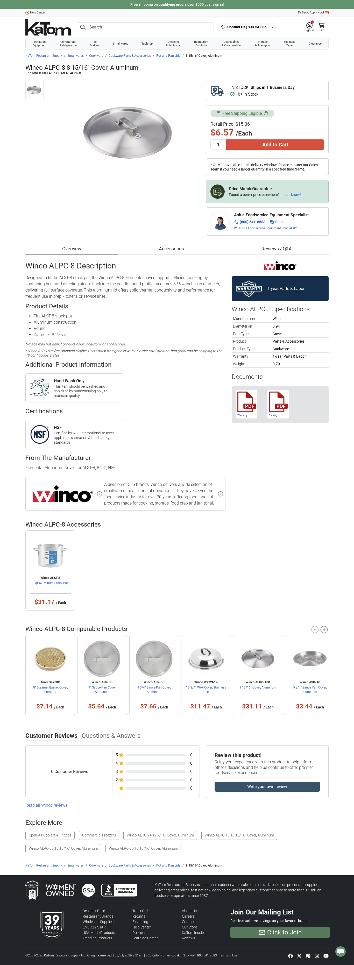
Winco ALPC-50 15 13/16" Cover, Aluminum (63, 848)
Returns (138, 916)
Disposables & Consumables (232, 43)
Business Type (289, 43)
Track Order (141, 911)
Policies (138, 933)
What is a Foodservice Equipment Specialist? (265, 228)
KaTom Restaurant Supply (43, 56)
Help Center (37, 12)
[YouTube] (326, 955)
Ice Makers (95, 43)
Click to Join (284, 932)
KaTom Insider (193, 933)
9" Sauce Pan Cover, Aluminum (102, 689)
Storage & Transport (262, 43)
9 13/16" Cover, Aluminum (257, 687)
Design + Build (94, 911)
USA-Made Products (99, 933)
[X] (299, 955)
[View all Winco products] (280, 265)
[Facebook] (290, 955)
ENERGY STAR (94, 927)
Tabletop (147, 43)
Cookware (96, 56)
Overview (71, 248)
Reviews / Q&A (276, 248)
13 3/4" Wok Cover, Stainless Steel (206, 689)
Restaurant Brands (98, 916)
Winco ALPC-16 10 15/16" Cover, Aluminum (239, 835)
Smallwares (120, 43)
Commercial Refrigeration (68, 43)
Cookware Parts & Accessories (130, 56)
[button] (309, 27)
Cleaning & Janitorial (173, 43)
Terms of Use (228, 955)
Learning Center (145, 938)
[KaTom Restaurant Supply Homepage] (48, 27)
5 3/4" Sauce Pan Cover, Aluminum (310, 689)
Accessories (171, 248)
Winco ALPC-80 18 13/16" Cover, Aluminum (143, 848)
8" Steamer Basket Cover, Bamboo (50, 689)
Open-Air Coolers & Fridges (50, 835)
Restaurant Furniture (201, 43)
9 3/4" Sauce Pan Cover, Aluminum (154, 689)
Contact (188, 922)
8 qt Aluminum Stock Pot (50, 583)
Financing (140, 922)
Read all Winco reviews (46, 805)
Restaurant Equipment (39, 43)
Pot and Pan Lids (168, 56)
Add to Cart (275, 144)
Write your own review (267, 786)
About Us (189, 911)
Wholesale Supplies (98, 922)
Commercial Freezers (99, 835)
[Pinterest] (308, 955)
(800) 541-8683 (252, 222)
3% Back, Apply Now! (311, 12)
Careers (188, 916)
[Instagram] (317, 955)
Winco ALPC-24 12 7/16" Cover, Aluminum (160, 835)
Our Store (189, 927)
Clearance (315, 43)
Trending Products (97, 938)
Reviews (188, 938)
